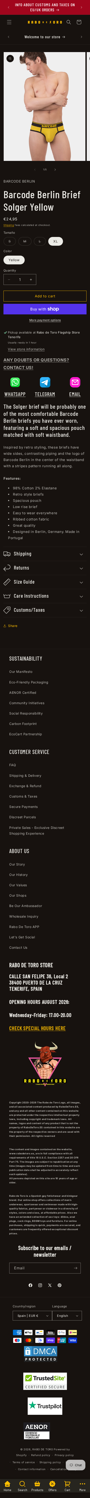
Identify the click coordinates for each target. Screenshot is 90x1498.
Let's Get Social (22, 937)
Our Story (17, 864)
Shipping (8, 225)
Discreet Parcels (22, 817)
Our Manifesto (21, 672)
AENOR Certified (22, 692)
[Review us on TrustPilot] (45, 1413)
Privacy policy (64, 1455)
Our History (18, 875)
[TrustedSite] (45, 1382)
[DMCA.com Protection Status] (40, 1355)
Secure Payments (23, 807)
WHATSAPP (15, 394)
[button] (9, 22)
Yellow (14, 260)
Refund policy (40, 1455)
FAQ (12, 765)
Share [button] (13, 626)
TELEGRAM (45, 394)
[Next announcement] (81, 7)
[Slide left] (35, 170)
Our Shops (17, 895)
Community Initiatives (27, 703)
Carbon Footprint (23, 724)
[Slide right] (55, 170)
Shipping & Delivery (25, 775)
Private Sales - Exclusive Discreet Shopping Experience (36, 830)
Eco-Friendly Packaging (28, 682)
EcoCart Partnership (25, 734)
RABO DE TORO (42, 1449)
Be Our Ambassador (25, 906)
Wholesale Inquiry (23, 916)
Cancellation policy (63, 1469)
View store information (26, 349)
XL (55, 241)
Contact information (32, 1469)
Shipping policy (50, 1462)
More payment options (45, 320)
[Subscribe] (75, 1268)
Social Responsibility (26, 713)
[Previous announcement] (8, 7)
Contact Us (18, 947)
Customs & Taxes (23, 796)
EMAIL (75, 394)
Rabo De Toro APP (24, 927)
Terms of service (23, 1462)
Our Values (18, 885)
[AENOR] (36, 1432)
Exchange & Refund (25, 786)
